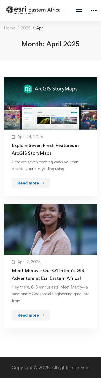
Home (9, 27)
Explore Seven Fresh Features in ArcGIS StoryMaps (45, 149)
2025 (26, 27)
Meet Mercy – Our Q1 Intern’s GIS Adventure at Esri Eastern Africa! (48, 274)
